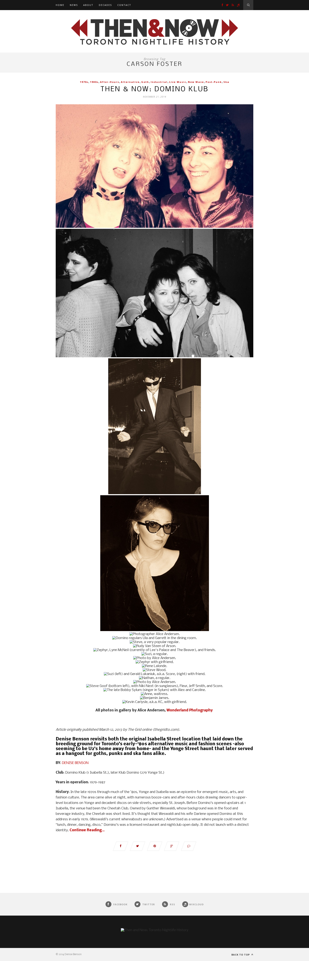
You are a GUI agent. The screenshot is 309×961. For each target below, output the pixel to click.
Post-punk (214, 81)
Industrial (159, 81)
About (88, 5)
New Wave (196, 81)
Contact (124, 5)
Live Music (177, 81)
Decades (105, 5)
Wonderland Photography (190, 710)
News (74, 5)
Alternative (130, 81)
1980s (94, 81)
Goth (145, 81)
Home (60, 5)
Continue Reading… (87, 830)
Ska (226, 81)
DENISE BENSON (75, 763)
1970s (84, 81)
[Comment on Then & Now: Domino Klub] (189, 846)
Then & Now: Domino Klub (154, 89)
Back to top (241, 954)
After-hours (109, 81)
